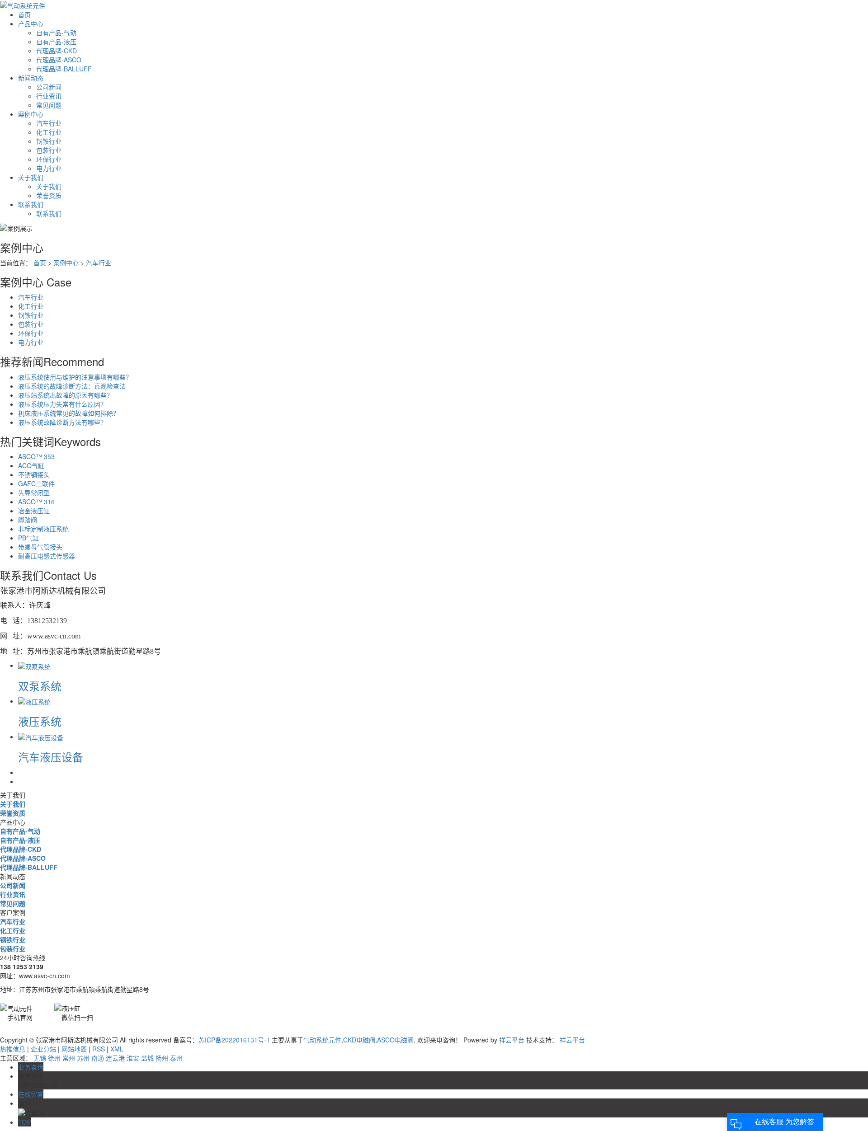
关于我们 (30, 177)
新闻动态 (30, 77)
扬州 (162, 1057)
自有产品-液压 (56, 41)
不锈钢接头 (34, 474)
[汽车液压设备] (40, 736)
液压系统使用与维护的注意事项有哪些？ (75, 376)
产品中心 (30, 23)
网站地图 (74, 1048)
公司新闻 (48, 86)
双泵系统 (39, 686)
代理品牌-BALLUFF (64, 68)
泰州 (176, 1057)
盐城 (147, 1057)
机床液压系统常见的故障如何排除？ (68, 413)
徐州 (54, 1057)
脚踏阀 (27, 519)
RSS (98, 1048)
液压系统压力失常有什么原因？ (62, 403)
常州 (68, 1057)
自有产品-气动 (56, 32)
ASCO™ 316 (36, 501)
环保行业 (48, 159)
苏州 (83, 1057)
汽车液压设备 (50, 757)
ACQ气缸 (31, 465)
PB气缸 (28, 537)
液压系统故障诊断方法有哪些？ (62, 422)
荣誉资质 (48, 195)
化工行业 (48, 131)
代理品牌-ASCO (58, 59)
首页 (24, 14)
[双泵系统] (34, 665)
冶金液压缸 (34, 510)
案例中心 (30, 113)
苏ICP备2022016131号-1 (234, 1039)
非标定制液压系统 (43, 528)
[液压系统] (34, 700)
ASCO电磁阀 (395, 1039)
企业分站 (43, 1048)
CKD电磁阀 (359, 1039)
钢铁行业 (48, 140)
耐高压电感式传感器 (46, 555)
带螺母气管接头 (40, 546)
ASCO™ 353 (36, 456)
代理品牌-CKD (56, 50)
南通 (97, 1057)
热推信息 (12, 1048)
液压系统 (39, 721)
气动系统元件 (322, 1039)
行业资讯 (48, 95)
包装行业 (48, 150)
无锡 (39, 1057)
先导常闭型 (34, 492)
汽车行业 (48, 122)
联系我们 (30, 204)
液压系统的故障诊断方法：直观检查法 (72, 385)
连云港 (115, 1057)
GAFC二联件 (36, 483)
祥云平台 (511, 1039)
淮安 (133, 1057)
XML (116, 1048)
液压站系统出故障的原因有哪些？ (65, 394)
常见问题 (48, 104)
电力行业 (48, 168)
